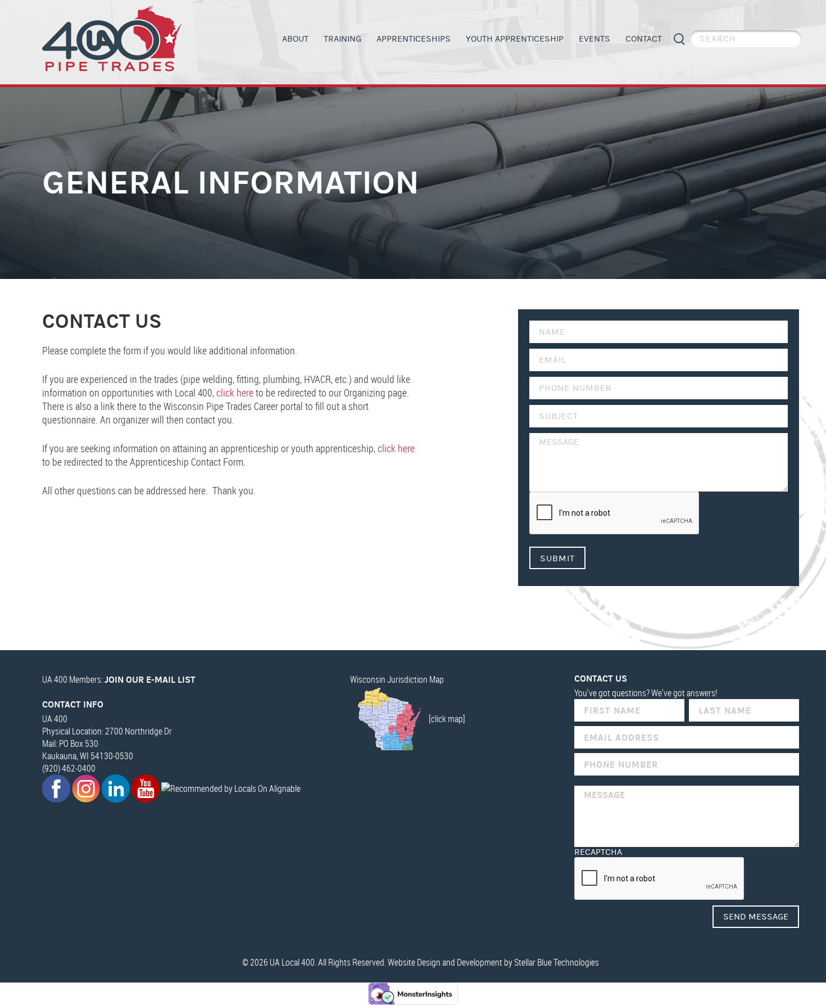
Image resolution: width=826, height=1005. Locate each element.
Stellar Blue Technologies (556, 962)
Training (342, 39)
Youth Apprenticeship (515, 39)
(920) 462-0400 (69, 768)
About (295, 39)
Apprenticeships (413, 39)
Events (594, 39)
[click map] (447, 719)
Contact (643, 39)
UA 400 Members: (119, 679)
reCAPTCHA (598, 852)
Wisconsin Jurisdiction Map (397, 679)
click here (234, 392)
